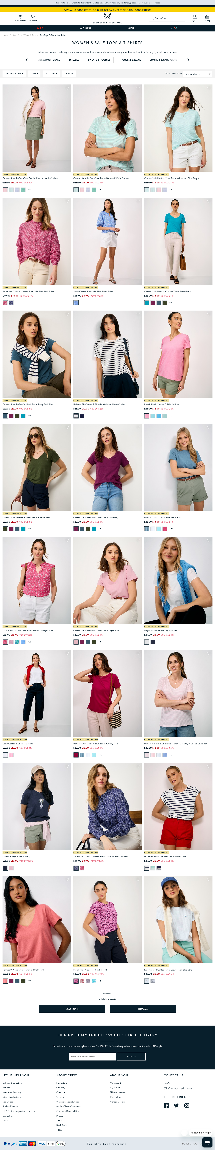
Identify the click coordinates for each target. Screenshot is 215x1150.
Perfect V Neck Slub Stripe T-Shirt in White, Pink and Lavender (175, 743)
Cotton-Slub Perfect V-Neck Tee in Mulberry (95, 517)
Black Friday (62, 1125)
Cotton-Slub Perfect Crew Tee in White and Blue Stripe (171, 178)
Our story (60, 1087)
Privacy (59, 1116)
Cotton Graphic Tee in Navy (16, 856)
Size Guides (8, 1101)
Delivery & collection (12, 1083)
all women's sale (28, 35)
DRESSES (74, 60)
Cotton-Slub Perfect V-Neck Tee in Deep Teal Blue (28, 404)
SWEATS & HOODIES (99, 60)
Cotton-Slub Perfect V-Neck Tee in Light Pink (96, 630)
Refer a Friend (116, 1097)
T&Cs (59, 1130)
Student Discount (10, 1106)
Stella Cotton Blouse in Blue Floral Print (93, 291)
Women (85, 28)
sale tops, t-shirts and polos (52, 35)
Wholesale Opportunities (67, 1101)
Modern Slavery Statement (68, 1106)
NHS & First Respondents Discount (19, 1111)
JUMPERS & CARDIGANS (163, 60)
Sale (40, 28)
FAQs (5, 1120)
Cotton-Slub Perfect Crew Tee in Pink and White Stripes (30, 178)
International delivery (12, 1092)
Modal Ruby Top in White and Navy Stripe (165, 856)
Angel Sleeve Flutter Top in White (160, 630)
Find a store (61, 1083)
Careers (60, 1097)
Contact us (7, 1116)
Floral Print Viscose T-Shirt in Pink (90, 969)
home (5, 35)
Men (131, 28)
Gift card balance (117, 1092)
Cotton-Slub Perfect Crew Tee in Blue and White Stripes (101, 178)
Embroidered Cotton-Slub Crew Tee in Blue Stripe (168, 969)
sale (14, 35)
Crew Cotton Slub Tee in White (18, 743)
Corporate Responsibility (67, 1111)
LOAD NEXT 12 (72, 1009)
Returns (6, 1087)
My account (115, 1083)
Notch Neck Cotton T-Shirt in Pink (161, 404)
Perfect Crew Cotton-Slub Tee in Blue (162, 517)
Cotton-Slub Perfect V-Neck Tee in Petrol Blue (167, 291)
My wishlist (115, 1087)
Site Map (60, 1120)
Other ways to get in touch (180, 1087)
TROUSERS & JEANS (130, 60)
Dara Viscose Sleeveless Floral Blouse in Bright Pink (28, 630)
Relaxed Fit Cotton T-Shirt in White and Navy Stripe (99, 404)
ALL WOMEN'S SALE (49, 60)
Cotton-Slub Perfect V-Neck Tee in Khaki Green (26, 517)
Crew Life (60, 1092)
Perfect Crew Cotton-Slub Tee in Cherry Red (95, 743)
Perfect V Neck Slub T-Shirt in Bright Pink (23, 969)
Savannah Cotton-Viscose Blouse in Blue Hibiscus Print (100, 856)
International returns (12, 1097)
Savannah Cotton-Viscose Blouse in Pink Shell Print (28, 291)
